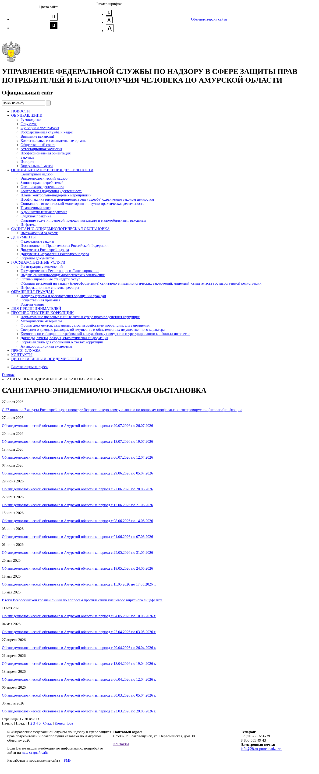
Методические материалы (41, 321)
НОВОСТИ (20, 111)
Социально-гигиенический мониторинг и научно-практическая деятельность (82, 204)
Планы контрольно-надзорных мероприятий (56, 195)
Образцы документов (38, 258)
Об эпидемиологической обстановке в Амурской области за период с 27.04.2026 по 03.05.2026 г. (79, 632)
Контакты (121, 744)
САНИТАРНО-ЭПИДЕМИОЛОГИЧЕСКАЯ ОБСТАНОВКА (60, 229)
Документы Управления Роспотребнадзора (55, 254)
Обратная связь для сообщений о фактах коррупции (62, 342)
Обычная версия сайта (209, 19)
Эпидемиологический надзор (44, 178)
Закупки (27, 157)
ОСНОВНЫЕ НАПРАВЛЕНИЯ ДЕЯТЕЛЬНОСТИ (52, 170)
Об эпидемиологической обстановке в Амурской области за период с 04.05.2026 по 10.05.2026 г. (79, 616)
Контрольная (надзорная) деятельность (51, 191)
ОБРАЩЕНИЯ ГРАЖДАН (32, 292)
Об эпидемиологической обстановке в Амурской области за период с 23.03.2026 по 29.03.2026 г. (79, 711)
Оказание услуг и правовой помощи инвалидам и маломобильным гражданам (83, 220)
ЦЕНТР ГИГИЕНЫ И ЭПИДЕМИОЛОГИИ (46, 359)
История (27, 162)
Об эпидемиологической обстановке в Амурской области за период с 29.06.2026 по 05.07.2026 (77, 473)
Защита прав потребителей (42, 183)
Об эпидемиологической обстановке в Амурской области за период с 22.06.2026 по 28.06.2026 (77, 489)
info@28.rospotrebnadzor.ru (261, 749)
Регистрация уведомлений (42, 266)
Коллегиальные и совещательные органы (53, 141)
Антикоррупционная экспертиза (46, 346)
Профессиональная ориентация (46, 153)
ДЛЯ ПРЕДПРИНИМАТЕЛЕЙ (36, 308)
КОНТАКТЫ (21, 355)
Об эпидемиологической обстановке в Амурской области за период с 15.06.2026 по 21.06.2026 (77, 505)
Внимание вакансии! (37, 136)
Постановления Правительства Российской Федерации (65, 246)
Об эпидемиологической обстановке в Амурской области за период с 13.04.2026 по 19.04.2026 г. (79, 664)
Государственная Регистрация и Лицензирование (60, 271)
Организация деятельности (42, 187)
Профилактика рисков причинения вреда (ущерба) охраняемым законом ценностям (87, 199)
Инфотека (28, 225)
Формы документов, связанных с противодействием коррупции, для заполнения (85, 325)
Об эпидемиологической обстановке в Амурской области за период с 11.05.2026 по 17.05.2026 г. (79, 584)
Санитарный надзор (37, 174)
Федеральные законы (37, 241)
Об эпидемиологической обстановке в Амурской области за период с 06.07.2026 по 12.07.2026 (77, 457)
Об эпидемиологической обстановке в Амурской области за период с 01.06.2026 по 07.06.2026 (77, 537)
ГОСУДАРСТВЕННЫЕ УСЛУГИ (38, 262)
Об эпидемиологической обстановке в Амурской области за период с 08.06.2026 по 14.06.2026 (77, 521)
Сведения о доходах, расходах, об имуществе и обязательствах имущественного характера (93, 329)
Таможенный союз (35, 208)
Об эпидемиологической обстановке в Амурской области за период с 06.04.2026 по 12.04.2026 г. (79, 679)
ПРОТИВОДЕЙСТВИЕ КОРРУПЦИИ (42, 313)
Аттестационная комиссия (41, 149)
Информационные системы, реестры (50, 287)
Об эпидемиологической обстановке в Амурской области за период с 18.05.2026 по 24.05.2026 (77, 568)
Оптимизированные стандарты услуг (50, 279)
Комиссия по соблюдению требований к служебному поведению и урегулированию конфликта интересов (105, 334)
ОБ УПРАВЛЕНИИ (27, 115)
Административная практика (44, 212)
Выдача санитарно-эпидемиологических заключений (63, 275)
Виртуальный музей (37, 166)
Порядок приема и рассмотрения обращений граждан (63, 296)
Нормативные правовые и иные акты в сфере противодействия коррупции (80, 317)
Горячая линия (32, 304)
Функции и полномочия (40, 128)
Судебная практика (36, 216)
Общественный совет (38, 145)
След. (47, 723)
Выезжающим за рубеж (39, 233)
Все (70, 723)
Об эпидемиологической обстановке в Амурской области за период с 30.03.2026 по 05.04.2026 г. (79, 695)
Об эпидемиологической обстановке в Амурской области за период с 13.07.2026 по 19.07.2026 (77, 441)
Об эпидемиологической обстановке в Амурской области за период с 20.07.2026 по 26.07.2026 (77, 426)
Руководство (31, 120)
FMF (67, 760)
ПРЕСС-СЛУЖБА (26, 350)
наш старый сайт (35, 752)
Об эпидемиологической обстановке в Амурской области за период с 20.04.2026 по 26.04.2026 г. (79, 648)
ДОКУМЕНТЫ (23, 237)
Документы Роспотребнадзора (45, 250)
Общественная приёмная (40, 300)
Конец (60, 723)
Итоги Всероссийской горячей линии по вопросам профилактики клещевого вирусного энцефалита (82, 600)
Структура (29, 124)
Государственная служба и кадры (47, 132)
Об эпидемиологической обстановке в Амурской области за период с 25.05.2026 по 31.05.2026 (77, 552)
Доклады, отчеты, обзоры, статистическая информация (64, 338)
